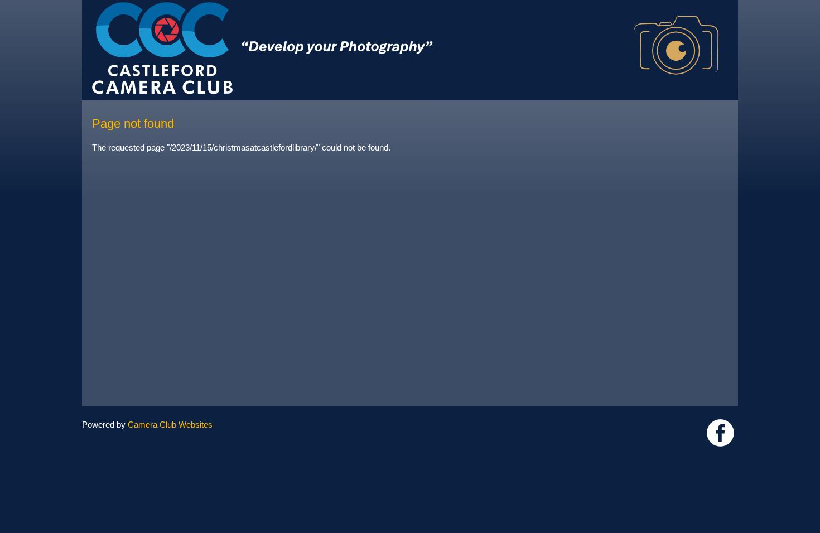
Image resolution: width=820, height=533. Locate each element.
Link (720, 433)
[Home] (410, 5)
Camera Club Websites (170, 424)
